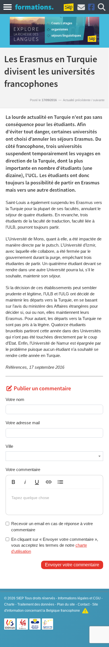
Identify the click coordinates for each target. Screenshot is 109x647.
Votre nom (15, 399)
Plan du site (66, 604)
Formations (34, 7)
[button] (13, 482)
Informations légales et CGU (79, 598)
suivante (99, 100)
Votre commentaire (23, 469)
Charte (9, 604)
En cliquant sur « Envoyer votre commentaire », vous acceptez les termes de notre (54, 545)
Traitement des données (35, 604)
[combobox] (54, 456)
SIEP (20, 598)
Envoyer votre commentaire (72, 564)
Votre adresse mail (23, 422)
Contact (83, 604)
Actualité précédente (77, 100)
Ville (9, 446)
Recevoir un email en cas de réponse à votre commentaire (52, 526)
